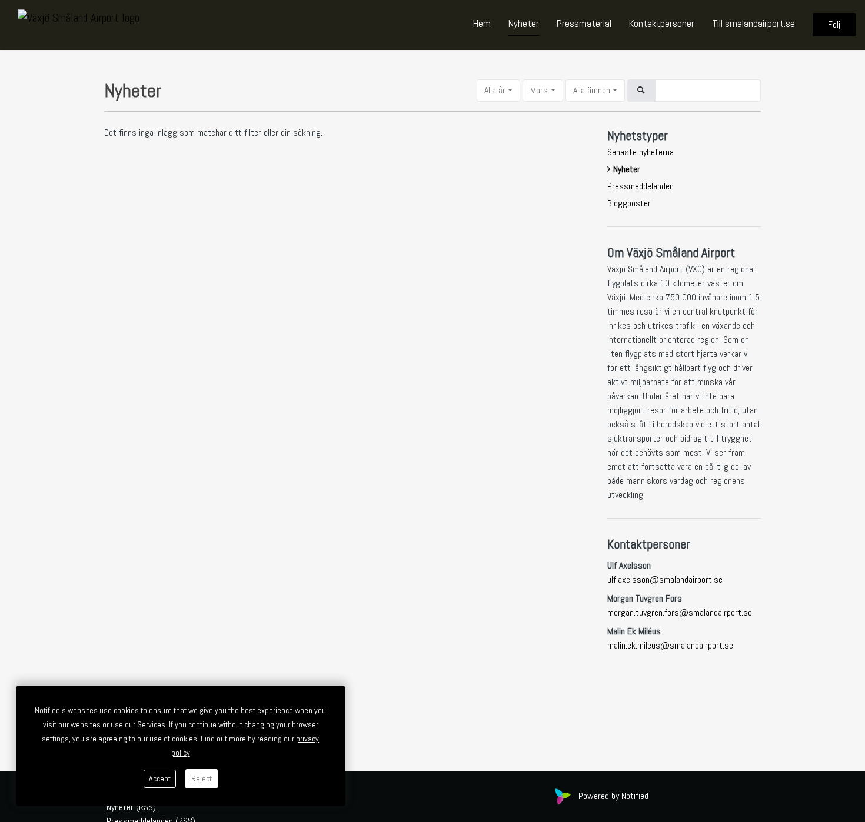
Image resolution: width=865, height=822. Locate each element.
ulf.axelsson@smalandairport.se (665, 579)
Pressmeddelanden (640, 186)
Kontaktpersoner (661, 24)
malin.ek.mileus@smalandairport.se (670, 645)
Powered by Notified (613, 796)
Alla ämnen (591, 90)
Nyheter (523, 24)
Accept (160, 778)
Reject (201, 778)
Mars (539, 90)
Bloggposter (629, 203)
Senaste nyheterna (640, 152)
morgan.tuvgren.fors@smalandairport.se (679, 612)
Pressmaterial (584, 24)
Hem (482, 24)
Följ (834, 25)
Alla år (494, 90)
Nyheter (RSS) (131, 807)
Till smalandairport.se (753, 24)
